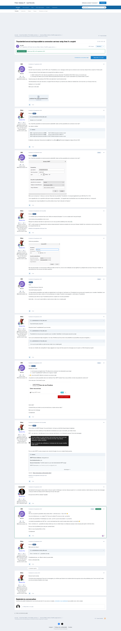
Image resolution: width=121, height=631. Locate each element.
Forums (16, 11)
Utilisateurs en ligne (43, 11)
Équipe (35, 11)
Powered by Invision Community (60, 628)
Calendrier (23, 11)
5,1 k (21, 499)
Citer (33, 104)
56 (24, 499)
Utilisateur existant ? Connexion (89, 2)
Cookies (70, 627)
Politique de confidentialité (61, 627)
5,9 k (20, 122)
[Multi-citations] (30, 105)
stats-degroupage (40, 7)
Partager (92, 46)
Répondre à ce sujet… (29, 606)
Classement (54, 7)
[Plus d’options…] (103, 64)
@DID (34, 113)
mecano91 (21, 487)
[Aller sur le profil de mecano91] (22, 492)
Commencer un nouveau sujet (81, 57)
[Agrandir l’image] (48, 177)
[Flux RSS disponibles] (104, 618)
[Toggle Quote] (30, 116)
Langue (51, 627)
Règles (29, 11)
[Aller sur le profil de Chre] (22, 115)
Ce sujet (99, 7)
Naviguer (18, 7)
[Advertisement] (60, 22)
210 (24, 122)
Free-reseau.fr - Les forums (24, 3)
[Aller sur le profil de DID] (17, 46)
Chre (21, 110)
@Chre (34, 155)
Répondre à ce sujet (98, 57)
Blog (32, 7)
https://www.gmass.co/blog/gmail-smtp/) (42, 472)
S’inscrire (103, 2)
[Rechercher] (104, 7)
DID (23, 45)
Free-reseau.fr (26, 7)
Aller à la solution (22, 51)
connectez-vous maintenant (61, 601)
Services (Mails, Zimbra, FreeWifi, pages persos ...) (44, 47)
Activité (48, 7)
